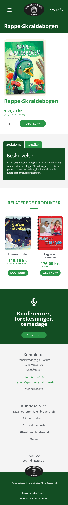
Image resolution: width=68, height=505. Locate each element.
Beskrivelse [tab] (13, 144)
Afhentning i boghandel (34, 432)
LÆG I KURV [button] (18, 273)
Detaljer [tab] (33, 144)
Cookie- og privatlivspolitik (34, 493)
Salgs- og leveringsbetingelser (34, 497)
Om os (34, 439)
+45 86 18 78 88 (34, 377)
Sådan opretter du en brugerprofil (34, 411)
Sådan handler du (34, 418)
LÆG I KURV (32, 123)
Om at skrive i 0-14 (34, 425)
